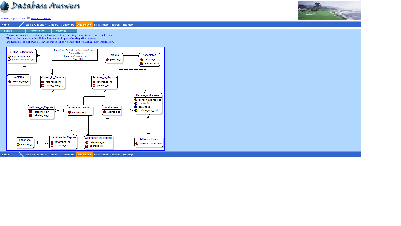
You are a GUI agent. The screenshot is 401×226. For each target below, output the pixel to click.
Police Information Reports (67, 38)
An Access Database (17, 35)
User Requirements (76, 35)
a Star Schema (46, 41)
